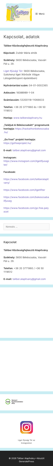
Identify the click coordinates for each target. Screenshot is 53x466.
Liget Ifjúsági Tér (13, 71)
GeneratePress (26, 461)
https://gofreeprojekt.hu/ (17, 143)
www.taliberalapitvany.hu (27, 117)
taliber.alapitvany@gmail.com (29, 150)
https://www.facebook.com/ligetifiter (24, 190)
